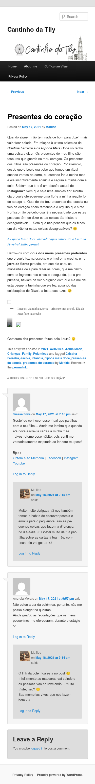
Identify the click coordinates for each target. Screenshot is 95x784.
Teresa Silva (22, 414)
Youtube (19, 463)
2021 (44, 349)
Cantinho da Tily (31, 29)
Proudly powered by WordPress (60, 774)
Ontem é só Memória (28, 457)
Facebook (54, 457)
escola (25, 358)
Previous (15, 91)
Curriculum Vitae (56, 66)
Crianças (14, 353)
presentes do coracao (38, 362)
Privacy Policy (18, 76)
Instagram (71, 457)
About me (30, 66)
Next (82, 91)
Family (27, 353)
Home (12, 66)
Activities (57, 349)
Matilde (51, 126)
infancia (37, 358)
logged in (37, 748)
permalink (19, 367)
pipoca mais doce (57, 358)
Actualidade (73, 349)
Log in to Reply (24, 473)
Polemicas (40, 353)
